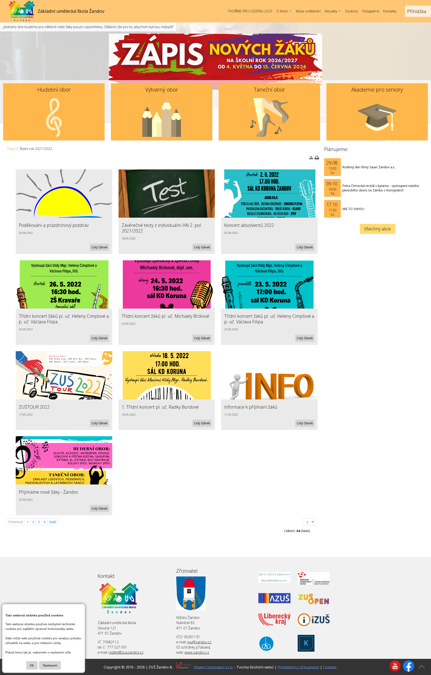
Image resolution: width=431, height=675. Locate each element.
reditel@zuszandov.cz (126, 652)
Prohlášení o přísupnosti (298, 666)
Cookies (329, 666)
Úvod (11, 148)
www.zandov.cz (197, 652)
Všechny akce (377, 229)
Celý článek (99, 247)
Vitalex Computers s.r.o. (213, 666)
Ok (32, 665)
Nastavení (50, 665)
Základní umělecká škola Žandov (71, 11)
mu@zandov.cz (199, 642)
